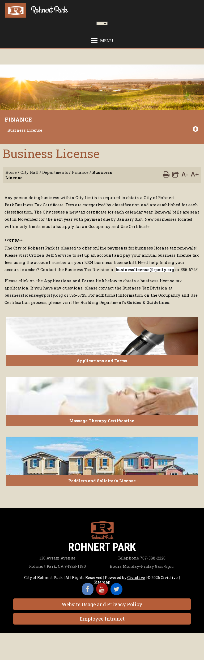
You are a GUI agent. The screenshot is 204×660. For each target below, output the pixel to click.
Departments (55, 172)
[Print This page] (166, 174)
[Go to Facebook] (87, 589)
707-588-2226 (141, 558)
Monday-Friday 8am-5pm (141, 566)
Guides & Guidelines (148, 302)
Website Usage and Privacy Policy (102, 604)
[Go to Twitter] (116, 589)
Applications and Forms (69, 280)
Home (11, 172)
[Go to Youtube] (102, 589)
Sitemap (102, 582)
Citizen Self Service (50, 255)
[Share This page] (175, 174)
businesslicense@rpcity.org (145, 269)
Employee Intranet (102, 618)
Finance (18, 119)
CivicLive (136, 577)
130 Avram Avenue (57, 558)
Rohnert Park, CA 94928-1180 (57, 566)
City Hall (29, 172)
